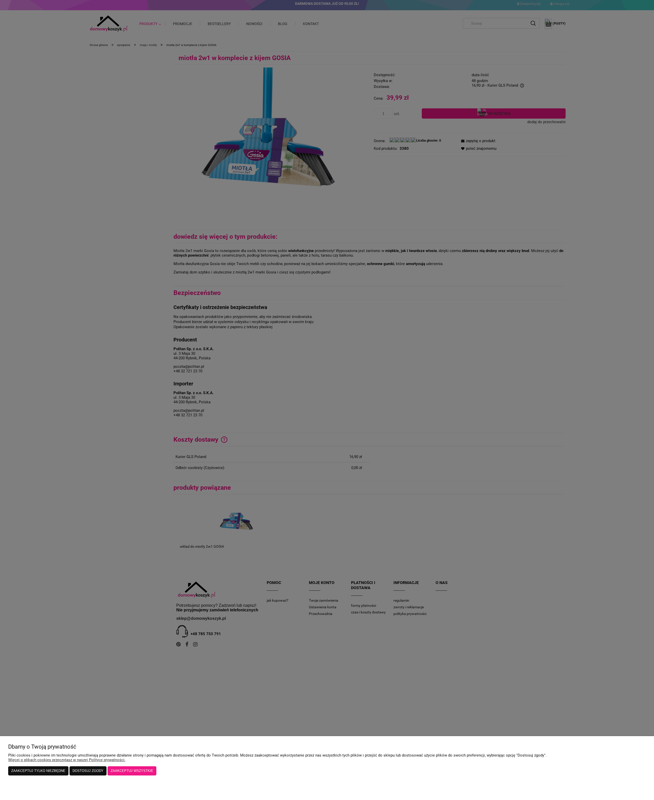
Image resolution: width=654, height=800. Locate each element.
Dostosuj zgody (88, 771)
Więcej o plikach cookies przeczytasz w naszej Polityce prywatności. (66, 760)
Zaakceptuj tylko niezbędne (38, 771)
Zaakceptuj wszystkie (132, 771)
